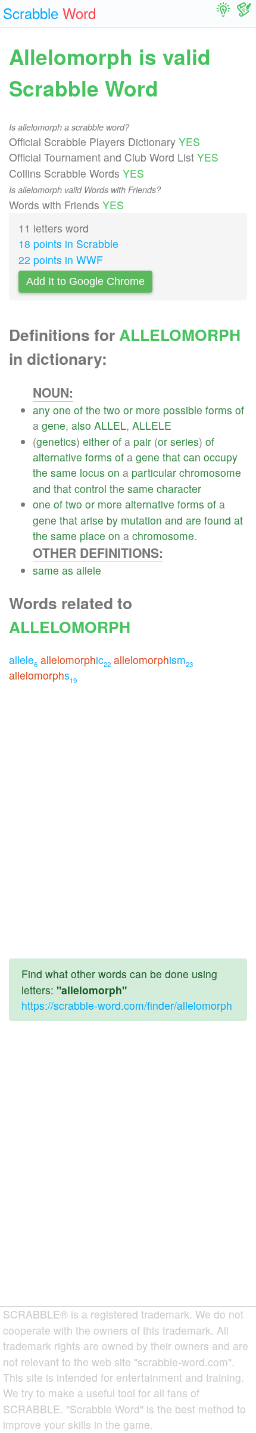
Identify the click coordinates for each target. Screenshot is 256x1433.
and (42, 488)
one (62, 409)
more (148, 409)
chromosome (210, 472)
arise (92, 520)
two (112, 409)
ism (153, 659)
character (179, 488)
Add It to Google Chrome (85, 281)
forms (218, 409)
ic (75, 659)
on (114, 472)
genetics (56, 441)
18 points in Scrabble (68, 243)
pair (142, 441)
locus (92, 472)
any (41, 409)
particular (154, 472)
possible (182, 409)
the (93, 409)
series (184, 441)
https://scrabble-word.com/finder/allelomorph (126, 1005)
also (81, 425)
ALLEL (110, 425)
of (78, 409)
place (92, 535)
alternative (57, 456)
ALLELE (151, 425)
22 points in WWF (60, 259)
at (238, 520)
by (112, 520)
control (90, 488)
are (193, 520)
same (64, 472)
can (192, 456)
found (217, 520)
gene (53, 425)
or (128, 409)
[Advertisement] (128, 821)
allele (88, 570)
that (171, 456)
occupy (221, 456)
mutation (141, 520)
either (96, 441)
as (67, 570)
